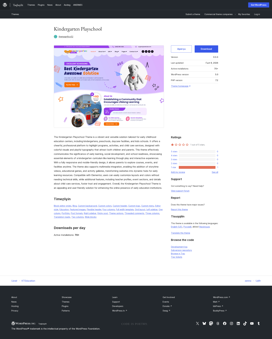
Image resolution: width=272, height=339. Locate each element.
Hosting (15, 306)
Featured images (78, 209)
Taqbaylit (42, 324)
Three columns (152, 213)
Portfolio (66, 213)
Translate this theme (180, 233)
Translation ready (62, 217)
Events (166, 302)
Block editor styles (62, 206)
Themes (15, 14)
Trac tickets (176, 257)
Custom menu (147, 206)
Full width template (125, 209)
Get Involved (169, 297)
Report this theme (179, 209)
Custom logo (134, 206)
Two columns (77, 217)
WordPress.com (221, 297)
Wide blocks (90, 217)
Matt (216, 302)
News (14, 302)
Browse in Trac (178, 253)
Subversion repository (181, 250)
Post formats (77, 213)
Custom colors (105, 206)
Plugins (65, 306)
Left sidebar (152, 209)
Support (116, 302)
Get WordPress (258, 5)
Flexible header (94, 209)
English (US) (176, 226)
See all (215, 172)
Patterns (66, 310)
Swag (166, 310)
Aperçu (181, 48)
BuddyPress (220, 310)
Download (206, 48)
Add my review (178, 172)
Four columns (109, 209)
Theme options (116, 213)
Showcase (67, 297)
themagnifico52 (66, 36)
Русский (187, 226)
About (14, 297)
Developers (117, 306)
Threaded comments (134, 213)
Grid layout (140, 209)
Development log (179, 247)
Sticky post (102, 213)
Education (64, 209)
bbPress (218, 306)
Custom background (87, 206)
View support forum (180, 191)
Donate (167, 306)
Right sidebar (90, 213)
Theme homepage (179, 86)
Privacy (14, 310)
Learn (114, 297)
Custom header (120, 206)
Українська (204, 226)
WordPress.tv (119, 310)
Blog (75, 206)
